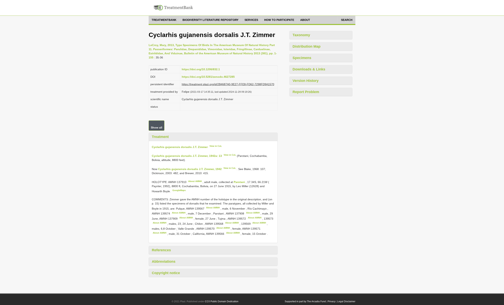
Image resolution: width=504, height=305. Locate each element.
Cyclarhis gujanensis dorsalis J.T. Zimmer (180, 146)
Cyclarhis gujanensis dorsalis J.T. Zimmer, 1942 (190, 169)
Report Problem (306, 92)
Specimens (302, 58)
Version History (306, 81)
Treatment (160, 137)
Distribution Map (307, 46)
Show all (156, 127)
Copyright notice (166, 273)
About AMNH (195, 181)
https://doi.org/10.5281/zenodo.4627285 (208, 76)
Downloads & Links (309, 69)
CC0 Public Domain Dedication (221, 301)
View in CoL (215, 146)
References (161, 250)
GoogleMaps (179, 190)
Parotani (240, 182)
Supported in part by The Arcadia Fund (305, 301)
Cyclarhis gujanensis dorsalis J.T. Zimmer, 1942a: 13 (187, 155)
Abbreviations (163, 261)
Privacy (331, 301)
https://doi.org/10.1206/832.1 (201, 69)
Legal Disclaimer (346, 301)
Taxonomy (301, 35)
